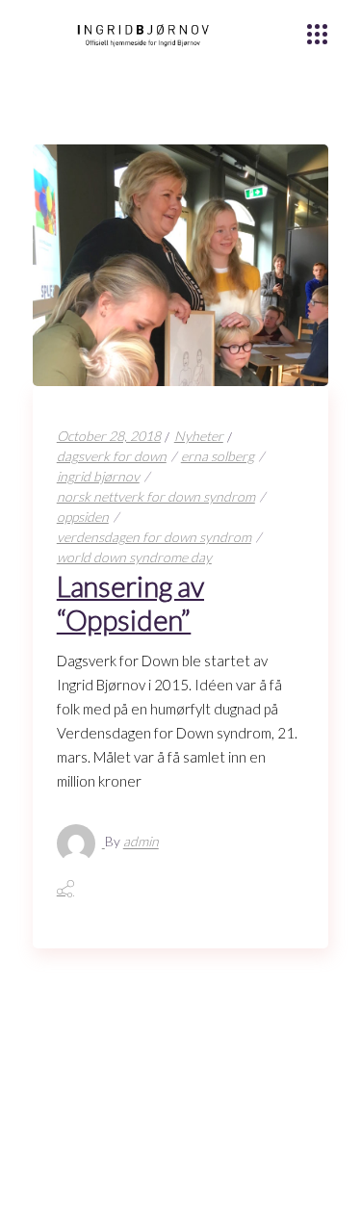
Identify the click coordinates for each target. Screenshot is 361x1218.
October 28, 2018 (109, 436)
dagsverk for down (112, 456)
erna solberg (217, 456)
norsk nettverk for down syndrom (156, 496)
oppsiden (83, 516)
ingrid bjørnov (98, 476)
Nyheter (198, 436)
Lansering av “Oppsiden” (130, 602)
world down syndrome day (134, 557)
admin (141, 842)
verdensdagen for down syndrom (154, 537)
